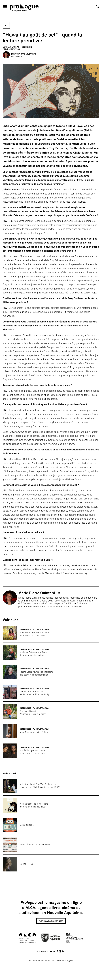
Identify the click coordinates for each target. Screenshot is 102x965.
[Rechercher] (97, 7)
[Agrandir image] (51, 91)
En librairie (27, 47)
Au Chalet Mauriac (11, 47)
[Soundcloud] (54, 951)
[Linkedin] (63, 951)
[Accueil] (24, 8)
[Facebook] (57, 951)
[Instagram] (60, 951)
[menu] (5, 6)
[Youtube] (51, 951)
